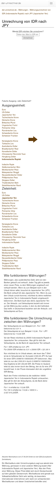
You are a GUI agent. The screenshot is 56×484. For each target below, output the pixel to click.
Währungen (23, 9)
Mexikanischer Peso (10, 169)
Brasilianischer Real (10, 148)
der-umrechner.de (9, 9)
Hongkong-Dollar (9, 156)
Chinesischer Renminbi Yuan (14, 154)
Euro (4, 109)
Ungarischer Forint (9, 125)
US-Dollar (6, 112)
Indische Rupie (8, 164)
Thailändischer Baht (10, 182)
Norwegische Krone (10, 141)
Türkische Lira (8, 143)
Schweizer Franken (10, 135)
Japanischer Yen (9, 114)
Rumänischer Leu (9, 130)
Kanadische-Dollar (9, 151)
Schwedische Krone (10, 133)
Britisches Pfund (8, 122)
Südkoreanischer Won (11, 167)
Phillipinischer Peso (10, 177)
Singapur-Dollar (8, 180)
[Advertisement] (28, 69)
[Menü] (51, 3)
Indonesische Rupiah (11, 159)
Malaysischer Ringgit (10, 172)
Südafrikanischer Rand (11, 185)
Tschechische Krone (10, 117)
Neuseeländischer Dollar (12, 175)
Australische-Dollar (9, 146)
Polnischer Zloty (8, 127)
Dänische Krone (8, 120)
